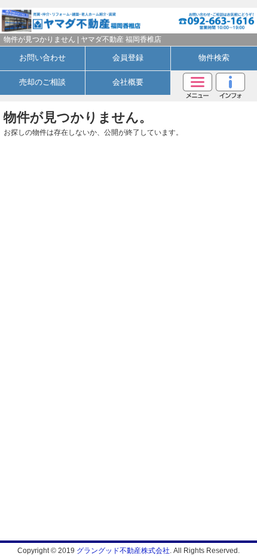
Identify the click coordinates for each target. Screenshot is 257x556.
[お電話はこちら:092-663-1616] (192, 16)
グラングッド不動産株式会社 (123, 550)
